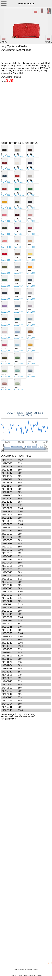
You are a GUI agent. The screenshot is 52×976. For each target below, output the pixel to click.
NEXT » (48, 42)
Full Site (39, 975)
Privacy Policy (22, 975)
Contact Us (31, 975)
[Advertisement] (24, 56)
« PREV (3, 42)
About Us (13, 975)
